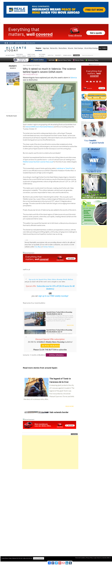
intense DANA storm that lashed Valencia (39, 127)
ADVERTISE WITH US (20, 43)
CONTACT (11, 43)
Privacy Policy (89, 557)
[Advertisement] (50, 452)
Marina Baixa (63, 48)
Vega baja (46, 48)
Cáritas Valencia (48, 247)
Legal (95, 557)
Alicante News (10, 55)
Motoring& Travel (42, 55)
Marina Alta (53, 48)
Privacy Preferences (38, 558)
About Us (99, 557)
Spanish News (67, 55)
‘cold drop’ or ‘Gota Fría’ (64, 168)
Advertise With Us (106, 557)
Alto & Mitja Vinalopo (91, 48)
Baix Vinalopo (78, 48)
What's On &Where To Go (31, 55)
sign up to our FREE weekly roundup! (53, 296)
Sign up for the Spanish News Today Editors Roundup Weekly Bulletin (51, 279)
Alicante (70, 48)
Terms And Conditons (80, 557)
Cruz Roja (37, 247)
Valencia (73, 77)
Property (58, 55)
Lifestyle (50, 55)
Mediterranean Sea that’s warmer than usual (38, 162)
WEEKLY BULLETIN (30, 43)
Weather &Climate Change (21, 55)
